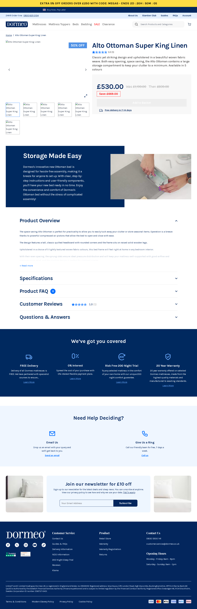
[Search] (136, 24)
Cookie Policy (85, 601)
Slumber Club (149, 15)
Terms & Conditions (16, 601)
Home (9, 35)
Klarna (55, 570)
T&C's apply (129, 492)
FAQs (175, 15)
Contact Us (57, 538)
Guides (164, 15)
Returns (103, 554)
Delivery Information (62, 549)
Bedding (86, 24)
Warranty (103, 543)
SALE (97, 24)
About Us (133, 15)
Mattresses (39, 24)
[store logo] (17, 24)
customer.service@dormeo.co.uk (162, 543)
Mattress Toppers (59, 24)
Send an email (52, 455)
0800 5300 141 (153, 538)
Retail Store (105, 538)
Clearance (108, 24)
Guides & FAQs (59, 543)
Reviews (56, 565)
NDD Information (60, 554)
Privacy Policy (66, 601)
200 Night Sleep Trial (62, 559)
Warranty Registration (110, 549)
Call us (144, 455)
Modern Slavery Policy (43, 601)
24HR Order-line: (22, 15)
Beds (76, 24)
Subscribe (125, 503)
